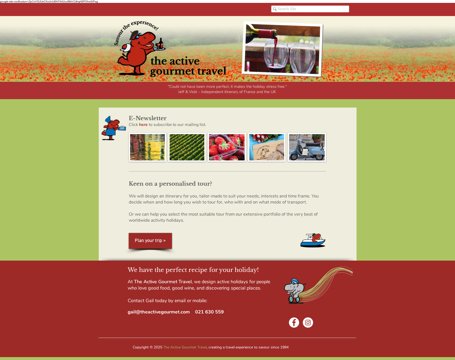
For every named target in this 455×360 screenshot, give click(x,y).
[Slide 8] (233, 92)
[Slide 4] (204, 92)
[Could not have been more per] (192, 92)
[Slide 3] (198, 92)
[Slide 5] (209, 92)
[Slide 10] (238, 92)
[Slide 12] (250, 92)
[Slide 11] (244, 92)
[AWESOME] (185, 92)
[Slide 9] (227, 92)
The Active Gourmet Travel (185, 347)
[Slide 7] (221, 92)
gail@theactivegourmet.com (159, 312)
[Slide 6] (215, 92)
